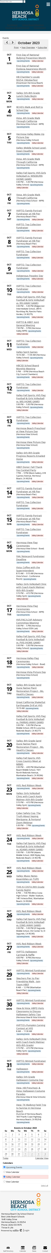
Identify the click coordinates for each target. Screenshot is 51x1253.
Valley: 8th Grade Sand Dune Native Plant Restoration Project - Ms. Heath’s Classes (30, 689)
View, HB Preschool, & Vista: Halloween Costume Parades (30, 1091)
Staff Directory (8, 1251)
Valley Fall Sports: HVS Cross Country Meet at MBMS (28, 761)
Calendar (23, 1251)
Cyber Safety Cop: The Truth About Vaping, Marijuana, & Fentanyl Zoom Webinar (28, 817)
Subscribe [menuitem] (42, 47)
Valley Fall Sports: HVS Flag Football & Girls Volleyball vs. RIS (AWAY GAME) (31, 300)
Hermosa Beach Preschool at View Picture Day (30, 430)
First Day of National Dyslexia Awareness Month (31, 67)
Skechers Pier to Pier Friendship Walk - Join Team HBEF (28, 981)
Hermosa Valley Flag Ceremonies (27, 660)
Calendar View (41, 1158)
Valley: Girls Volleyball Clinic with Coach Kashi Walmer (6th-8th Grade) (31, 587)
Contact (45, 1251)
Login (24, 1230)
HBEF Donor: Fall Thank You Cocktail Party (29, 468)
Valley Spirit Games (27, 351)
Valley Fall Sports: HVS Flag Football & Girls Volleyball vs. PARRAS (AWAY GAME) (31, 719)
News (34, 1251)
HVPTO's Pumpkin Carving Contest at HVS (30, 1027)
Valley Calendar (13, 1176)
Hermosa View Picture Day (31, 442)
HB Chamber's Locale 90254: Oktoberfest (28, 78)
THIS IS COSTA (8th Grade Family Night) (30, 888)
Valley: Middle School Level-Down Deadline (31, 149)
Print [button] (16, 47)
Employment (40, 27)
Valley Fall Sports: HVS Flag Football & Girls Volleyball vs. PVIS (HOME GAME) (31, 639)
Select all (44, 1185)
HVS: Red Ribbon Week (28, 785)
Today (5, 1158)
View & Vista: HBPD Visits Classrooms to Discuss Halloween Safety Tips (30, 1011)
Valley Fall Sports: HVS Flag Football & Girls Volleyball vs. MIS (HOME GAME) (31, 398)
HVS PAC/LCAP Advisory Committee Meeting (29, 621)
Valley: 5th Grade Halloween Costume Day (29, 1078)
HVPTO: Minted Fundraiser (31, 970)
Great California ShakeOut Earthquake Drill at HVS (30, 704)
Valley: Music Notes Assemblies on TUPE (27, 877)
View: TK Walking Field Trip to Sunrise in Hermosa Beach (31, 1108)
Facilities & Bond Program (17, 27)
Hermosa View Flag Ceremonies (27, 544)
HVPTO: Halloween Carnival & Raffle (26, 953)
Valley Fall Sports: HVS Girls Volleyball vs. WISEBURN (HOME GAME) (31, 176)
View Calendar (12, 1181)
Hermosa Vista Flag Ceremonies (27, 607)
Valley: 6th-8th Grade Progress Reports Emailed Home (30, 456)
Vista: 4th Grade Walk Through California (28, 119)
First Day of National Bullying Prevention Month (31, 56)
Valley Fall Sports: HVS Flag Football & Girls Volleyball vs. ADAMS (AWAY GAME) (31, 846)
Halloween (22, 1068)
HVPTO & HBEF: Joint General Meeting (27, 323)
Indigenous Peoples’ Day (29, 275)
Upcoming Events (14, 1167)
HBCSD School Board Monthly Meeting (27, 367)
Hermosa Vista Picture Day (31, 672)
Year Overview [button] (28, 47)
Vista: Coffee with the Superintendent (28, 569)
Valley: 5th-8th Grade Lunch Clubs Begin (28, 94)
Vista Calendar (12, 1172)
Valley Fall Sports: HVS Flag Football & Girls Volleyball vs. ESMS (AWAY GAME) (31, 922)
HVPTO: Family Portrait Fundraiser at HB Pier (29, 212)
